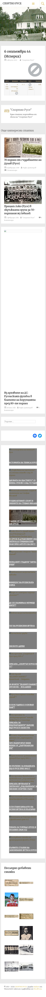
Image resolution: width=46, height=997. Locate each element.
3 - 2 (23, 84)
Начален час (40, 81)
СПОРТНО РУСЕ (12, 3)
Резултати (23, 81)
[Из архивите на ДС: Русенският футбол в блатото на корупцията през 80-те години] (23, 231)
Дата (7, 81)
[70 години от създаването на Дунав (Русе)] (23, 157)
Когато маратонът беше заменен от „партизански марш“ (19, 745)
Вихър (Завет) (31, 88)
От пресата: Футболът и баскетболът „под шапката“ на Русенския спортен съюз (22, 786)
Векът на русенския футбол (20, 626)
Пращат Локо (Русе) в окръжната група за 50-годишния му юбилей (19, 210)
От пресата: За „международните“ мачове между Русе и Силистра (20, 725)
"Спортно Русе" (28, 60)
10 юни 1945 (6, 87)
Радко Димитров (29, 168)
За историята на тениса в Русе (22, 462)
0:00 (39, 84)
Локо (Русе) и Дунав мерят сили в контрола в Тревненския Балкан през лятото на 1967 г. (22, 541)
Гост (30, 81)
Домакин (15, 81)
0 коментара (12, 170)
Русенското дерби (15, 646)
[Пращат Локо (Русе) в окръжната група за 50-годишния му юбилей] (23, 203)
